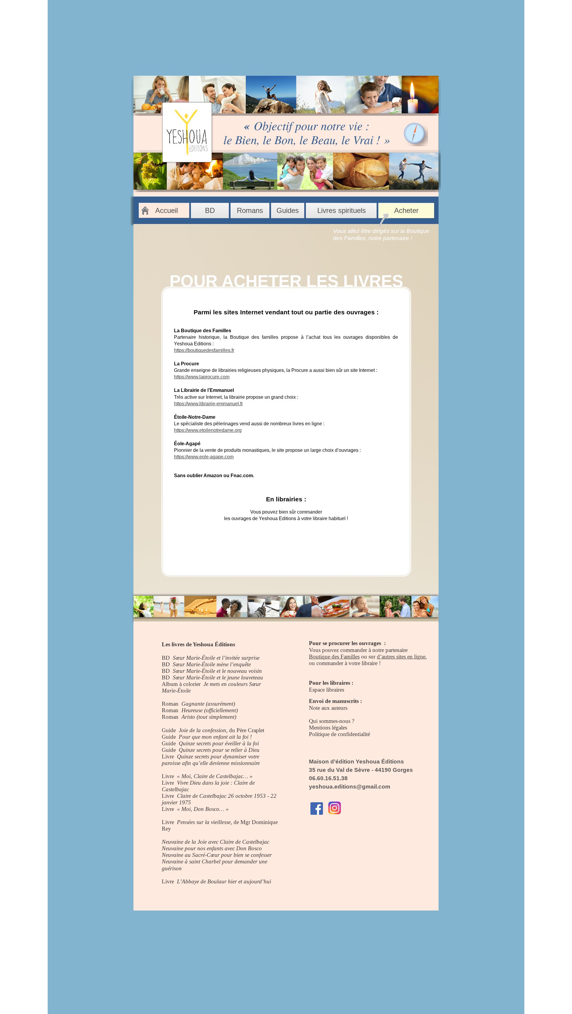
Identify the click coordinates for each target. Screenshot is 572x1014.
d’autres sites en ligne (401, 656)
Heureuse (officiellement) (209, 710)
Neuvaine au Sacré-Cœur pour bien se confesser (217, 855)
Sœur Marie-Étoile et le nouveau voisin (217, 671)
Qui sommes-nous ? (331, 721)
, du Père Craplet (245, 730)
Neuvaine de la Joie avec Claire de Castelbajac (215, 842)
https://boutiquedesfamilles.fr (204, 350)
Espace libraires (326, 690)
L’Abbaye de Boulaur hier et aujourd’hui (224, 881)
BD (167, 658)
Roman (171, 704)
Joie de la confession (202, 730)
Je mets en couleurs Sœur (232, 684)
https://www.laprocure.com (201, 376)
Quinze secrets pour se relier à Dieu (219, 750)
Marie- (169, 690)
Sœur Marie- (187, 658)
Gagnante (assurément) (208, 704)
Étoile (184, 690)
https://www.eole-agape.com (204, 456)
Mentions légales (328, 727)
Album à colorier (182, 684)
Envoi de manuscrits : (335, 701)
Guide (170, 730)
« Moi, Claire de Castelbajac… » (215, 776)
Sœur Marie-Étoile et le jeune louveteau (218, 677)
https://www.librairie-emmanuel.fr (208, 403)
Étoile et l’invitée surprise (230, 658)
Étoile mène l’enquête (226, 664)
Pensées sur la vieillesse (204, 822)
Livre (169, 756)
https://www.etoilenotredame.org (208, 430)
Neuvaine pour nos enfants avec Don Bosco (212, 848)
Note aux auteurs (328, 708)
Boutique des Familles (334, 656)
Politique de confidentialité (339, 734)
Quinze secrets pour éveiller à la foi (219, 743)
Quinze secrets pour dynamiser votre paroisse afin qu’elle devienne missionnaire (211, 759)
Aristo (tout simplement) (208, 717)
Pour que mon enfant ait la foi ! (215, 737)
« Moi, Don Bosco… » (203, 809)
